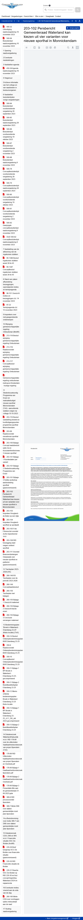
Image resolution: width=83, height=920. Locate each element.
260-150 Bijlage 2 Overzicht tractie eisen (11, 608)
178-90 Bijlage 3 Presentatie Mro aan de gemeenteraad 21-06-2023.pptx (11, 789)
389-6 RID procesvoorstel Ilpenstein (8, 799)
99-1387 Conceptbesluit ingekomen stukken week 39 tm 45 (10, 271)
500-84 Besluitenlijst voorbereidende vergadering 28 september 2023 (9, 109)
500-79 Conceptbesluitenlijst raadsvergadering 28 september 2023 (11, 187)
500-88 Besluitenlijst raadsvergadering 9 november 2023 (10, 161)
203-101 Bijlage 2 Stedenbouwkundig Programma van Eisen (11, 470)
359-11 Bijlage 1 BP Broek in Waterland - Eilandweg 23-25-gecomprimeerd (11, 673)
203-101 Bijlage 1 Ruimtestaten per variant (11, 459)
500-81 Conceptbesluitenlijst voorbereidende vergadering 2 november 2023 (11, 214)
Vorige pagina (74, 28)
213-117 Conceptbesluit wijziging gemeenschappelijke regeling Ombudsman (11, 366)
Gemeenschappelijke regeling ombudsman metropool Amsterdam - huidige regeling (11, 382)
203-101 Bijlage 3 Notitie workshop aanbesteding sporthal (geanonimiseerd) (11, 482)
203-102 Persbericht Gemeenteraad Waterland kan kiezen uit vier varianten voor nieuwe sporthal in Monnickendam (11, 499)
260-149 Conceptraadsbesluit (11, 586)
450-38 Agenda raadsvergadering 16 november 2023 (11, 70)
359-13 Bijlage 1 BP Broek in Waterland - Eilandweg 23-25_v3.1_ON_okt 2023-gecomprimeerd (11, 714)
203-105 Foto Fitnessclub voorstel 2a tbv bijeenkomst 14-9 (10, 532)
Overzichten (28, 16)
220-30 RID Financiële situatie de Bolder (11, 863)
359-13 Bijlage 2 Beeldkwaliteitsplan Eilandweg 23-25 (11, 727)
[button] (78, 9)
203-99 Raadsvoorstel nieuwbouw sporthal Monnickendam (10, 435)
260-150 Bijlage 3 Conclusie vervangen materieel (11, 617)
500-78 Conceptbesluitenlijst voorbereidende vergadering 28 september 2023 (11, 174)
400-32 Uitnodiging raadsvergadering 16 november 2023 (11, 30)
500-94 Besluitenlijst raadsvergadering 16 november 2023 (11, 42)
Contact (58, 16)
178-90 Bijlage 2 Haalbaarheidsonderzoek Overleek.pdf (12, 779)
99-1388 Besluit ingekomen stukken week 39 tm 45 (11, 260)
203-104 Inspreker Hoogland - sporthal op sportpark (11, 522)
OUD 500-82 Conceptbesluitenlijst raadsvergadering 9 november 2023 (11, 241)
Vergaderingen (17, 16)
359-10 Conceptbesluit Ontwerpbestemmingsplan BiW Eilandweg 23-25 (12, 660)
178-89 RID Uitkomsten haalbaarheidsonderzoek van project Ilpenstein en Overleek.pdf (12, 759)
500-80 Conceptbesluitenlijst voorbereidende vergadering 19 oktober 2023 (11, 200)
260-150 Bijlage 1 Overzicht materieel (11, 601)
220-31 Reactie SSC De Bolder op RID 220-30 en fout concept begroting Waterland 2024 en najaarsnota (10, 876)
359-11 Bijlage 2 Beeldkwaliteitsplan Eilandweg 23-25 (11, 684)
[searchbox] (58, 9)
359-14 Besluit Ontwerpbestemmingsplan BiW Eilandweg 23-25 (12, 638)
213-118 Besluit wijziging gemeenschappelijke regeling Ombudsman (11, 339)
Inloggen (75, 918)
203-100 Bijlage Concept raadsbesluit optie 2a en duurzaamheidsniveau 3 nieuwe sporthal (11, 448)
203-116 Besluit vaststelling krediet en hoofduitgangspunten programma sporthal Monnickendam (11, 422)
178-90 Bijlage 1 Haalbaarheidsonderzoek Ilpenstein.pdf (12, 770)
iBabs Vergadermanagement (56, 918)
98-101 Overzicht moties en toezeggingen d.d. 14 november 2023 (11, 297)
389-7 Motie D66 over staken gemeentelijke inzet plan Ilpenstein (11, 810)
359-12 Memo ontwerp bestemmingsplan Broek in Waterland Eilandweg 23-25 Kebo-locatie (10, 697)
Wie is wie (39, 16)
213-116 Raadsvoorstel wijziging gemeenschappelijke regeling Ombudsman (11, 352)
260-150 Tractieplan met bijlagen (9, 593)
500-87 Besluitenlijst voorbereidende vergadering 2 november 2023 (9, 148)
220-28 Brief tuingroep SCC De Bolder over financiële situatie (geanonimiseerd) (11, 852)
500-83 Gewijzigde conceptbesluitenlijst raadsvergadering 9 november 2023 (10, 228)
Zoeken (45, 5)
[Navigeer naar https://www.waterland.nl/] (12, 8)
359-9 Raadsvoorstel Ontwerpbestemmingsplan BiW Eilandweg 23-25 (12, 649)
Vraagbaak (49, 16)
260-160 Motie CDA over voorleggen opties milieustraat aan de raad (11, 900)
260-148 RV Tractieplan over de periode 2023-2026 (10, 578)
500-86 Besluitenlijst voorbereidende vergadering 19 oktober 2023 (9, 134)
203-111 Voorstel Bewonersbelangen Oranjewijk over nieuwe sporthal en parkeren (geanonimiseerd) (11, 558)
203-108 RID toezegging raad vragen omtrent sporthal (9, 544)
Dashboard (6, 16)
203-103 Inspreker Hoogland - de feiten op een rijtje (11, 513)
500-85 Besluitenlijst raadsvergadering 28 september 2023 (11, 121)
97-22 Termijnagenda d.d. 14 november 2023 (10, 307)
